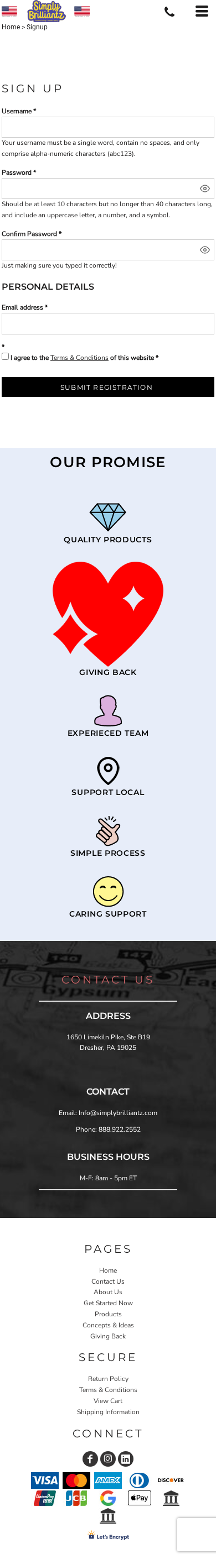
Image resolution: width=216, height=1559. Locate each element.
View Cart (108, 1400)
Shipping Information (108, 1412)
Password (17, 172)
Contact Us (108, 1281)
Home (11, 27)
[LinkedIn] (125, 1459)
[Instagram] (108, 1459)
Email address (22, 307)
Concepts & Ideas (108, 1325)
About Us (108, 1292)
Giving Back (108, 1336)
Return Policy (108, 1378)
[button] (108, 614)
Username (17, 111)
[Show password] (205, 188)
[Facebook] (90, 1459)
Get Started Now (108, 1303)
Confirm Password (29, 233)
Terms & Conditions (79, 357)
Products (108, 1314)
